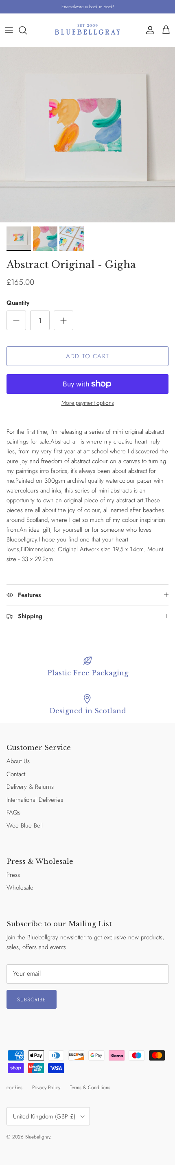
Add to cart (87, 356)
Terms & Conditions (90, 1087)
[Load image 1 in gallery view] (87, 134)
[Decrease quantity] (16, 320)
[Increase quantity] (63, 320)
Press (13, 874)
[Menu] (9, 30)
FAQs (13, 812)
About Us (18, 761)
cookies (14, 1087)
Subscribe (31, 999)
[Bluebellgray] (87, 30)
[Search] (27, 30)
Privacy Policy (46, 1087)
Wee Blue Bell (25, 825)
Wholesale (20, 887)
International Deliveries (35, 799)
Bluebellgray (37, 1137)
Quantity (18, 303)
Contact (16, 774)
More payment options (87, 402)
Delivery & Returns (30, 786)
